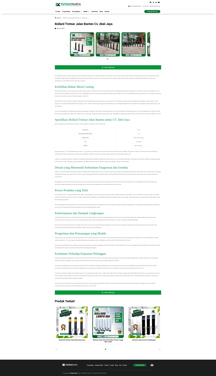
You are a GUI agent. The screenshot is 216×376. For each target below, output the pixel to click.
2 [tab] (107, 349)
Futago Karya (74, 373)
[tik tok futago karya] (156, 2)
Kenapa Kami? (99, 365)
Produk (57, 11)
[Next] (159, 349)
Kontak (107, 11)
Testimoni (94, 11)
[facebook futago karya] (150, 2)
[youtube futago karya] (159, 2)
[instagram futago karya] (153, 2)
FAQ (120, 365)
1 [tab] (105, 349)
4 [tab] (110, 349)
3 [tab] (108, 349)
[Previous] (56, 349)
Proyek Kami (66, 11)
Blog (101, 11)
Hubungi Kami (140, 365)
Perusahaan (90, 365)
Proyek (112, 365)
